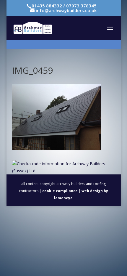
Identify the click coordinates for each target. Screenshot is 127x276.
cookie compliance (60, 190)
